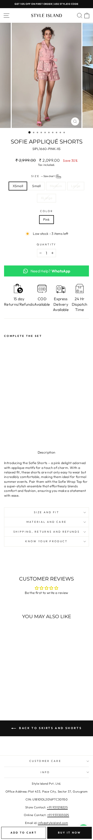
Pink (46, 219)
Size (43, 176)
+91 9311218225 (57, 807)
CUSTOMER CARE (45, 761)
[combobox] (46, 479)
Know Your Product (46, 541)
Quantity (46, 244)
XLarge (46, 198)
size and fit (46, 512)
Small (36, 186)
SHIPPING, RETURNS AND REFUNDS (46, 531)
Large (75, 186)
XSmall (18, 186)
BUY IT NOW (69, 832)
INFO (45, 772)
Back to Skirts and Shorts (50, 728)
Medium (56, 186)
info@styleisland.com (53, 823)
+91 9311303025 (58, 815)
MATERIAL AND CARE (46, 522)
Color (46, 211)
